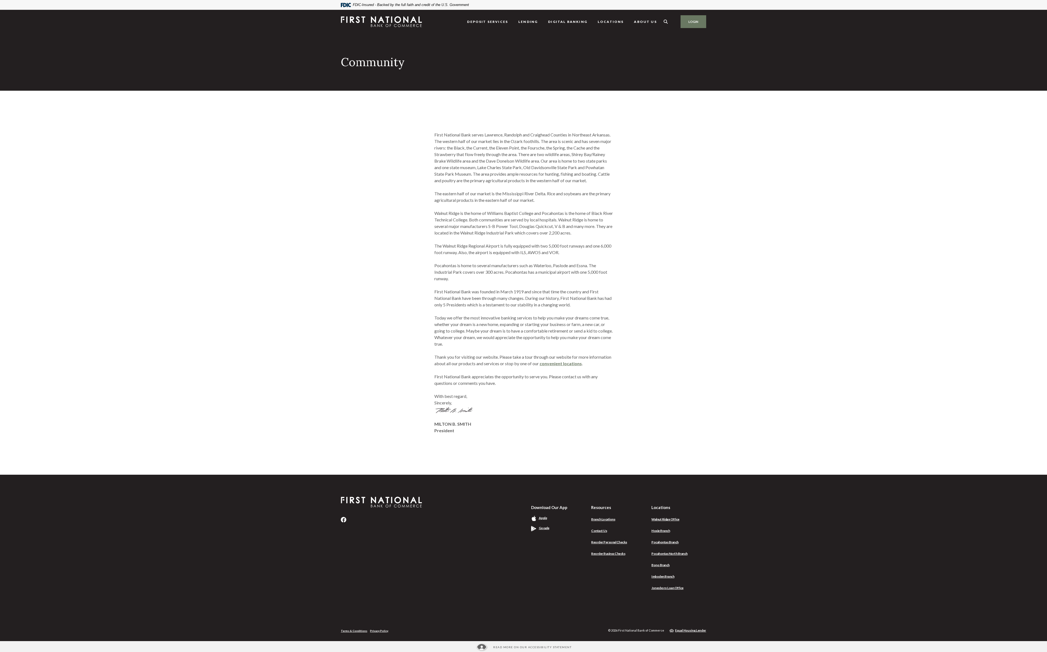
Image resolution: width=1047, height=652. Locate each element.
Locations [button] (611, 22)
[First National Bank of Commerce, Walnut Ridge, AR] (382, 21)
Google (550, 528)
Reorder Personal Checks (609, 542)
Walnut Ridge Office (665, 519)
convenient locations (561, 363)
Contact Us (599, 531)
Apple (549, 518)
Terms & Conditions (354, 630)
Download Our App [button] (549, 507)
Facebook (343, 519)
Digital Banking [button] (567, 22)
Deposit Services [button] (487, 22)
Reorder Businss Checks (608, 553)
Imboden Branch (662, 576)
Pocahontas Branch (665, 542)
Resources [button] (601, 507)
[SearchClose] (666, 21)
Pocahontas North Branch (669, 554)
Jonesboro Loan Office (667, 588)
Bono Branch (660, 565)
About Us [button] (645, 22)
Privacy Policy (379, 630)
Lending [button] (528, 22)
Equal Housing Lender (690, 630)
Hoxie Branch (660, 531)
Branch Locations (603, 519)
